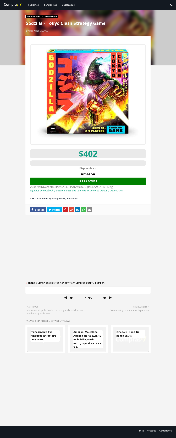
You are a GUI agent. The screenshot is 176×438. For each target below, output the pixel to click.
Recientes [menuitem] (33, 4)
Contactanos (165, 430)
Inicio (141, 430)
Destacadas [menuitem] (68, 4)
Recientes (72, 198)
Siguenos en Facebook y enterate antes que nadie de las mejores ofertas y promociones (77, 190)
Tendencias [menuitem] (50, 4)
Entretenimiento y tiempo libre (48, 198)
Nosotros (151, 430)
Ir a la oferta (88, 181)
